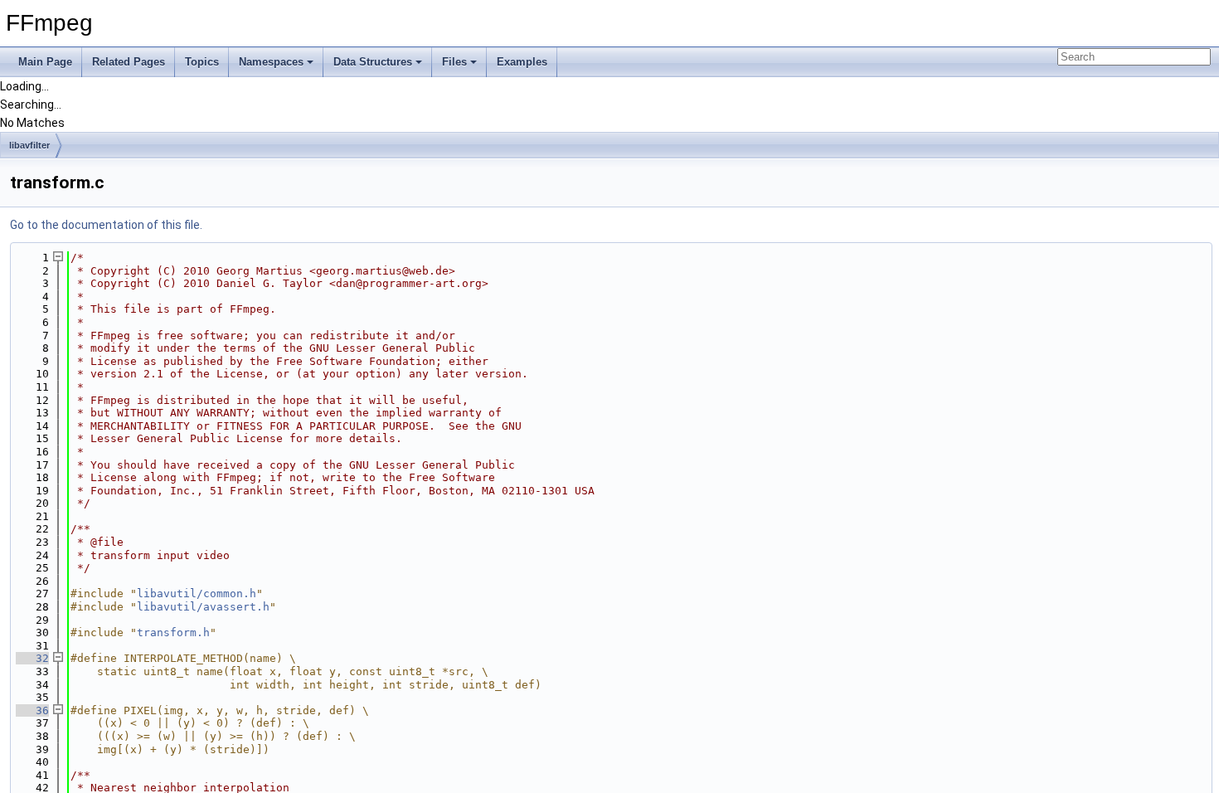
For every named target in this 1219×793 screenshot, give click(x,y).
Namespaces (271, 62)
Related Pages (128, 62)
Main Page (45, 62)
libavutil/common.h (196, 593)
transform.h (173, 632)
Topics (202, 62)
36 (32, 710)
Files (454, 62)
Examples (522, 62)
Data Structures (372, 62)
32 (32, 658)
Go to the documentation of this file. (106, 224)
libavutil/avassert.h (203, 607)
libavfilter (29, 145)
